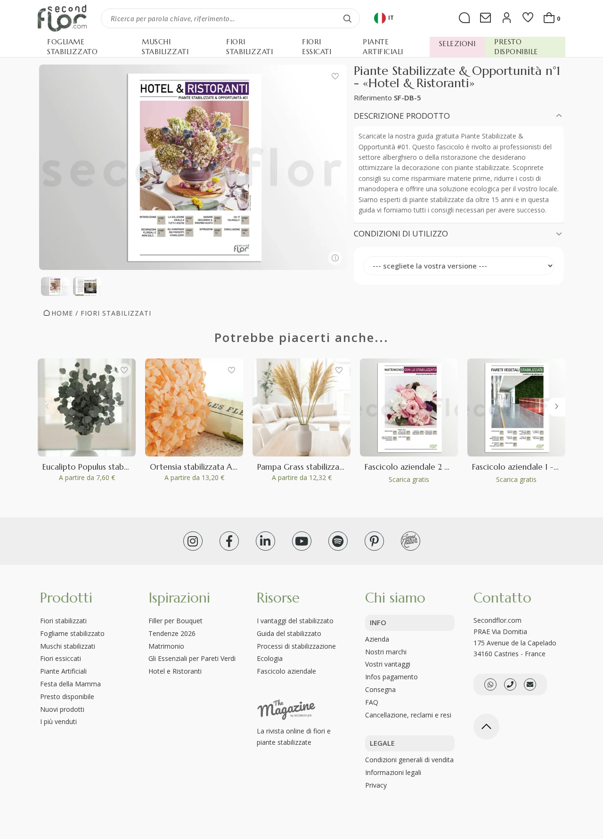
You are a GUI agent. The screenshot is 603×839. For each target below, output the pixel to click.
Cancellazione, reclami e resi (408, 714)
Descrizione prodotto (402, 115)
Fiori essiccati (60, 658)
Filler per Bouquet (175, 620)
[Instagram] (193, 541)
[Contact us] (510, 684)
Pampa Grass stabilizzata (302, 467)
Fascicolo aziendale (286, 671)
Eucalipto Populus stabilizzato (96, 467)
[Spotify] (338, 541)
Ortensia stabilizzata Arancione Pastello (222, 467)
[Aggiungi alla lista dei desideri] (335, 76)
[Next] (555, 407)
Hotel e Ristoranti (175, 671)
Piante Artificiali (63, 671)
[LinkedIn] (265, 541)
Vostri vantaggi (387, 664)
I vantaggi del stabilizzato (295, 620)
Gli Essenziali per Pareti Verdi (192, 658)
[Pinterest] (374, 541)
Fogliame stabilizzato (72, 633)
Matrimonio (166, 646)
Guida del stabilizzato (289, 633)
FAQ (371, 702)
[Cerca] (347, 18)
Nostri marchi (386, 651)
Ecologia (270, 658)
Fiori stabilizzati (63, 620)
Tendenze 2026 (172, 633)
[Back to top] (486, 727)
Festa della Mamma (70, 683)
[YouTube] (301, 541)
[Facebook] (229, 541)
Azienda (377, 639)
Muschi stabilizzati (67, 646)
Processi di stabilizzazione (296, 646)
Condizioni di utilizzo (401, 233)
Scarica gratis (409, 479)
